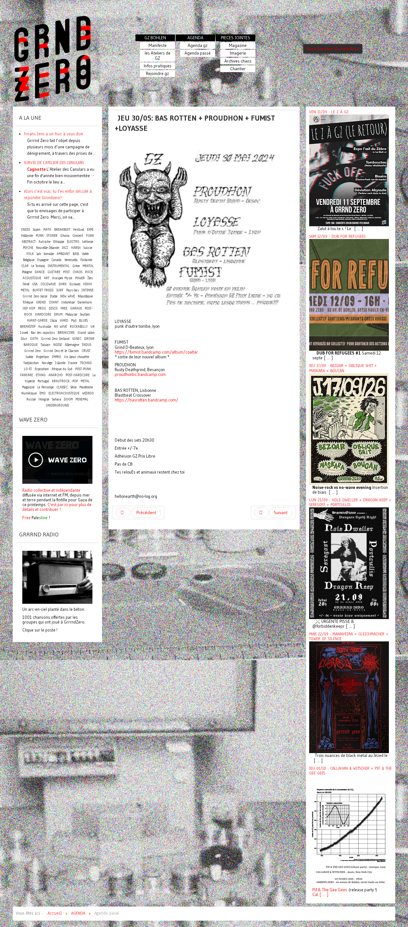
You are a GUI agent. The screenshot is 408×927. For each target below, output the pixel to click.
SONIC (76, 338)
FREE (64, 308)
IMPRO (56, 357)
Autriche (44, 241)
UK (93, 326)
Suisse (88, 247)
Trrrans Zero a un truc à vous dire (53, 134)
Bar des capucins (43, 332)
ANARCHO (55, 375)
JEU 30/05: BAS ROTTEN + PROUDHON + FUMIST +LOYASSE (195, 123)
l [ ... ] (322, 894)
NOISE (57, 344)
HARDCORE (43, 314)
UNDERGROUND (57, 405)
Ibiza (53, 320)
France (72, 363)
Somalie (49, 253)
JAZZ (65, 247)
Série (73, 387)
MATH (47, 229)
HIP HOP (29, 308)
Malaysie (71, 314)
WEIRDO (88, 393)
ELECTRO (73, 241)
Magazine (28, 387)
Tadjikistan (31, 363)
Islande (60, 363)
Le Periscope (45, 387)
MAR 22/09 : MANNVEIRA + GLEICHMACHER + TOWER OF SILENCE (348, 636)
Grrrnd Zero (32, 350)
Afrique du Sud (62, 369)
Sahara (57, 399)
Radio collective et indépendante (51, 490)
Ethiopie (58, 241)
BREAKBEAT (62, 229)
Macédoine (86, 387)
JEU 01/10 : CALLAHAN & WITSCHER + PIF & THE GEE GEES (350, 771)
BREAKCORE (66, 332)
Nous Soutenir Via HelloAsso (333, 48)
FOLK (30, 253)
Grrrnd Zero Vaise (35, 296)
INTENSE (87, 290)
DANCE (40, 272)
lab (39, 253)
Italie (53, 296)
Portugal (43, 381)
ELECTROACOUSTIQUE (63, 393)
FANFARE (26, 375)
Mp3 (73, 320)
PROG (42, 308)
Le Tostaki (38, 266)
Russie (31, 399)
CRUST (86, 350)
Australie (44, 326)
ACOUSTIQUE (32, 278)
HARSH (76, 247)
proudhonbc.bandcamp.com (140, 374)
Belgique (28, 260)
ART (46, 278)
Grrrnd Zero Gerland (55, 338)
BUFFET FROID (43, 290)
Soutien (85, 314)
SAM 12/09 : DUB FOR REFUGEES (337, 236)
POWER (80, 278)
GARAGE (76, 308)
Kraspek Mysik (62, 278)
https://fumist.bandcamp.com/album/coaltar (156, 352)
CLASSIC (62, 387)
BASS (76, 253)
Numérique (29, 393)
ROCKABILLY (79, 326)
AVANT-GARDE (37, 320)
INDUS (86, 344)
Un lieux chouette (76, 357)
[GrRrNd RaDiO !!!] (57, 576)
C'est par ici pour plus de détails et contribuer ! (56, 507)
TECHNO (86, 363)
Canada (56, 260)
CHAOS (77, 272)
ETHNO (41, 375)
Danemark (84, 302)
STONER (52, 235)
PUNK (40, 235)
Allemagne (72, 344)
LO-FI (28, 369)
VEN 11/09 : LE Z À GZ (328, 112)
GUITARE (53, 272)
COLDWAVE (48, 284)
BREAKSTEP (27, 326)
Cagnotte (36, 169)
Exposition (42, 369)
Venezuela (70, 260)
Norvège (47, 363)
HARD (64, 320)
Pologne (27, 272)
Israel (24, 332)
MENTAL (88, 266)
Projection (42, 357)
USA (35, 284)
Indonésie (68, 302)
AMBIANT (63, 253)
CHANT (54, 302)
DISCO (53, 308)
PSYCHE (28, 247)
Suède (29, 357)
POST (66, 272)
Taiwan (45, 344)
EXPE (90, 229)
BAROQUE (31, 344)
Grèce (76, 266)
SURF (59, 290)
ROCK (89, 272)
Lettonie (87, 241)
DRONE (89, 338)
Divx (24, 338)
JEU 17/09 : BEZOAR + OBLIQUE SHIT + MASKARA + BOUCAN (343, 368)
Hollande (27, 235)
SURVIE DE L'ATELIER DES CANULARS (54, 162)
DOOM (68, 399)
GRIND (41, 302)
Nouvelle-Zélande (47, 247)
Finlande (86, 260)
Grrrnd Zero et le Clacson (61, 350)
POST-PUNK (83, 369)
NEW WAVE (67, 296)
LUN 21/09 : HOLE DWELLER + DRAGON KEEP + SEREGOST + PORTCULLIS (350, 502)
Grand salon (86, 332)
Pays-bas (72, 290)
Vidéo (85, 253)
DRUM (58, 314)
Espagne (42, 260)
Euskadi (74, 284)
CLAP (24, 266)
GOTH (34, 338)
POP (75, 381)
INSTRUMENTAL (58, 266)
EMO (43, 393)
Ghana (64, 235)
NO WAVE (60, 326)
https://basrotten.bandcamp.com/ (146, 400)
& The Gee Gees (332, 890)
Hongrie (44, 399)
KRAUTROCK (60, 381)
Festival (78, 229)
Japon (36, 229)
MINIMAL (82, 399)
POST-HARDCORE (78, 375)
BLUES (83, 320)
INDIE (25, 229)
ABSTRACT (29, 241)
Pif (314, 890)
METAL (85, 381)
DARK (63, 284)
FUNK (90, 235)
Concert (77, 235)
